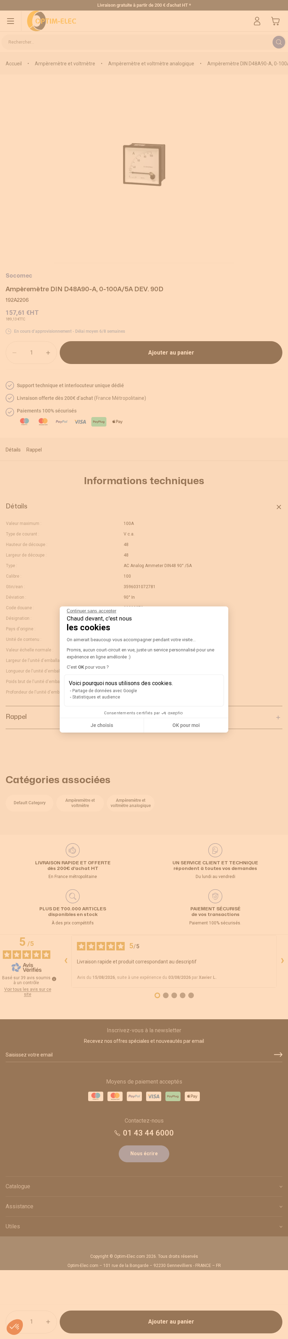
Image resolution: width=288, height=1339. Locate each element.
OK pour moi (186, 728)
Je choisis (102, 728)
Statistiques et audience (96, 700)
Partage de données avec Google (104, 693)
